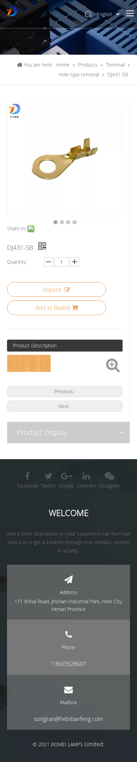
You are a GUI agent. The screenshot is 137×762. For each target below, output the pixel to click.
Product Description (35, 345)
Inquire (52, 289)
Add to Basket (52, 308)
